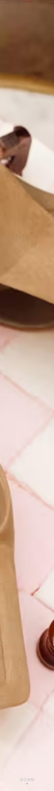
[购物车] (52, 1)
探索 (27, 783)
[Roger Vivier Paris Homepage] (27, 2)
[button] (1, 1)
